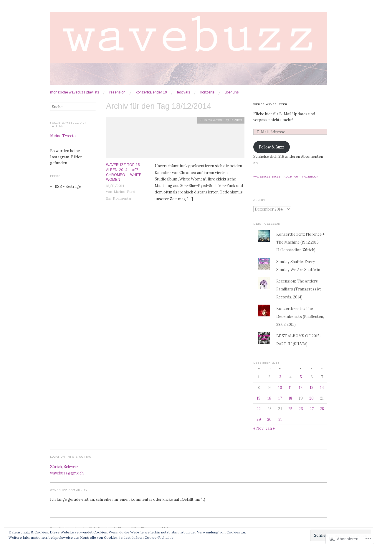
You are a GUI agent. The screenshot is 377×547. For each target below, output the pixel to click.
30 (269, 419)
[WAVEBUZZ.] (188, 50)
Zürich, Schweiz (64, 466)
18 (290, 398)
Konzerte (207, 92)
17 (280, 398)
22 (259, 408)
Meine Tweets (63, 135)
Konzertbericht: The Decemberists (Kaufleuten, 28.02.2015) (300, 316)
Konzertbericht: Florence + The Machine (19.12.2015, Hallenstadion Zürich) (300, 242)
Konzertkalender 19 (151, 92)
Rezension (117, 92)
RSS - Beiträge (68, 186)
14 (322, 387)
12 (300, 387)
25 (290, 408)
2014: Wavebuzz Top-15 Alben (221, 120)
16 (269, 398)
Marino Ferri (124, 191)
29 (259, 419)
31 (280, 419)
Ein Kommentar (119, 198)
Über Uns (232, 92)
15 (258, 398)
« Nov (258, 428)
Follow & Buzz (271, 146)
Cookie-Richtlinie (159, 537)
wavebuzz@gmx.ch (67, 473)
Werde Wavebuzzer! (271, 104)
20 (311, 398)
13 (311, 387)
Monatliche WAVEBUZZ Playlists (74, 92)
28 (322, 408)
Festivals (183, 92)
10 (280, 387)
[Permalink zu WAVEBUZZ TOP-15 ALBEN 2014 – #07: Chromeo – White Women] (175, 139)
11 (290, 387)
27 (312, 408)
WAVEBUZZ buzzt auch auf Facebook (285, 176)
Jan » (270, 428)
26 (301, 408)
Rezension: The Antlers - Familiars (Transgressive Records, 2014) (299, 289)
